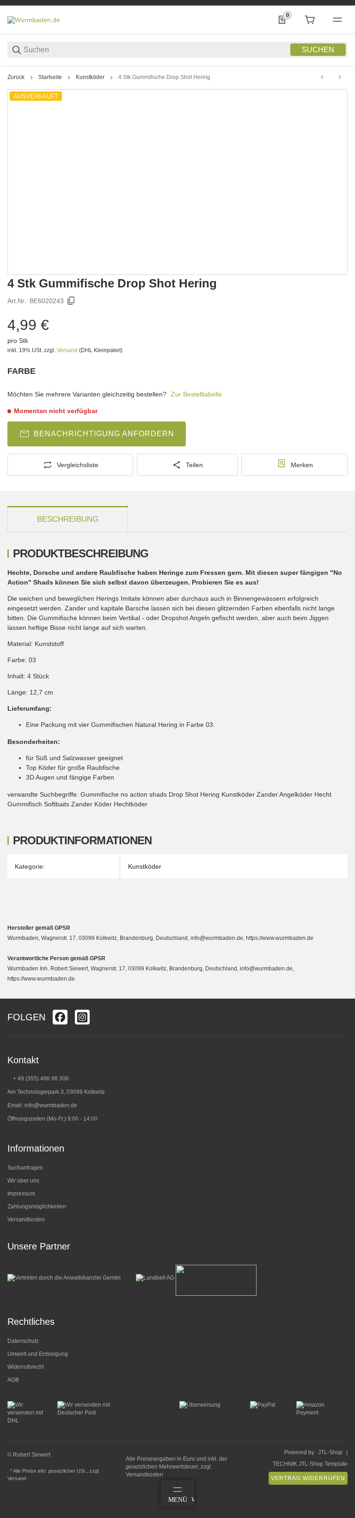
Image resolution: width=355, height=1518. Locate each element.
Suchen (318, 50)
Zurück (15, 77)
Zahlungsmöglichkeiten (36, 1206)
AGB (13, 1380)
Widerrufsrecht (25, 1367)
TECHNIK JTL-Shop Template (310, 1464)
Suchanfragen (25, 1167)
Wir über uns (23, 1180)
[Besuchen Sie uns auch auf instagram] (82, 1017)
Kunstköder (90, 77)
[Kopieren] (71, 300)
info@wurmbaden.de (50, 1105)
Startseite (50, 77)
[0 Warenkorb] (310, 20)
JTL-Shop (330, 1452)
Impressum (21, 1193)
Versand (68, 350)
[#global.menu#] (337, 20)
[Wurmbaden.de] (33, 19)
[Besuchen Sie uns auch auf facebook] (60, 1017)
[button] (340, 995)
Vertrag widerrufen (308, 1478)
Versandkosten (26, 1219)
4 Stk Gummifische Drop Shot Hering (164, 77)
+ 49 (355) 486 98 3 (37, 1078)
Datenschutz (23, 1341)
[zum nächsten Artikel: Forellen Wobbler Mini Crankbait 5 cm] (340, 77)
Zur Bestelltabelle (196, 394)
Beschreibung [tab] (67, 519)
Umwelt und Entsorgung (37, 1354)
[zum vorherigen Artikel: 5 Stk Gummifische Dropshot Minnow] (322, 77)
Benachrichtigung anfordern (104, 434)
